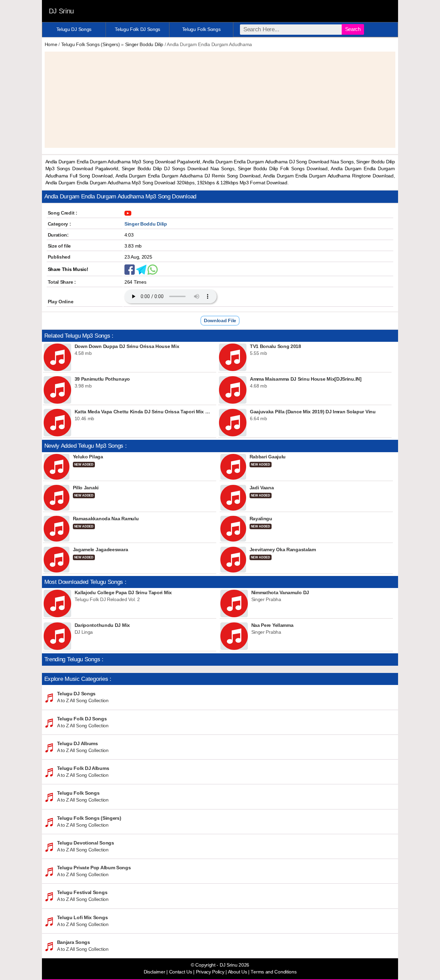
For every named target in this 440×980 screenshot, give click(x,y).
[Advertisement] (220, 100)
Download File (220, 320)
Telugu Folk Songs (201, 29)
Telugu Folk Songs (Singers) (90, 44)
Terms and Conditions (273, 971)
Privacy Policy (210, 971)
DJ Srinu (61, 11)
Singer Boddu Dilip (144, 44)
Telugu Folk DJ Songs (137, 29)
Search (353, 29)
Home (51, 44)
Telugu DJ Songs (74, 29)
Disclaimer (154, 971)
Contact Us (180, 971)
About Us (237, 971)
